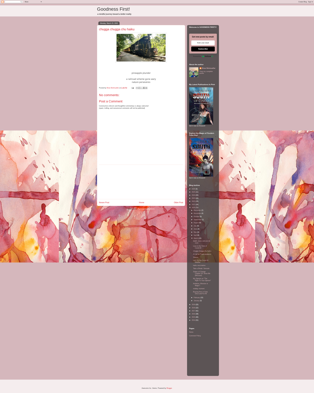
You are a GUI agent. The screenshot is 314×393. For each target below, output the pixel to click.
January (197, 301)
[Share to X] (141, 88)
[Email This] (137, 88)
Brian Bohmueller (208, 68)
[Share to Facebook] (144, 88)
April (195, 235)
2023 (194, 198)
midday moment (198, 289)
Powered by (197, 56)
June (196, 229)
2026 (194, 189)
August (196, 223)
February (197, 297)
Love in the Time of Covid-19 (200, 247)
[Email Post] (132, 88)
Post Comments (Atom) (146, 209)
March (196, 238)
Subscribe (203, 49)
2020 (194, 207)
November (197, 213)
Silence (195, 257)
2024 (194, 195)
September (198, 220)
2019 (194, 304)
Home (141, 202)
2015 (194, 317)
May (195, 232)
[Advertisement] (141, 182)
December (197, 210)
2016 (194, 314)
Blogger (169, 388)
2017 (194, 311)
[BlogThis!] (139, 88)
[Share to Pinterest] (146, 88)
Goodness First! (113, 9)
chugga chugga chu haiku (202, 251)
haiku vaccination (199, 265)
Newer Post (104, 202)
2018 (194, 308)
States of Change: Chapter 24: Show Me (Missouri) (201, 273)
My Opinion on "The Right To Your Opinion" (202, 279)
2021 (194, 204)
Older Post (178, 202)
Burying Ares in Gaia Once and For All (200, 293)
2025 (194, 192)
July (195, 226)
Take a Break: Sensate (201, 268)
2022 (194, 201)
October (197, 216)
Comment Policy (195, 336)
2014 (194, 320)
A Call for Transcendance (202, 254)
